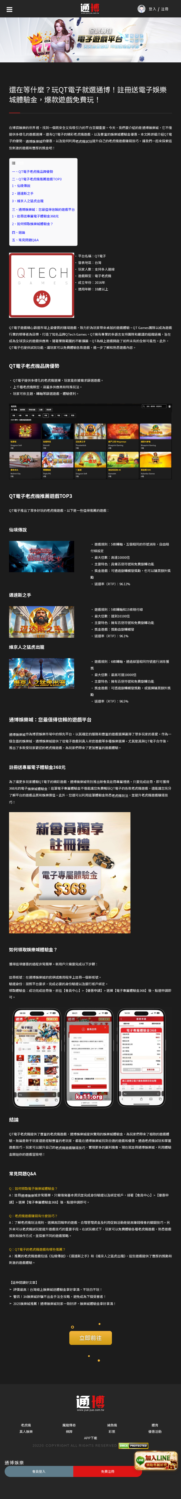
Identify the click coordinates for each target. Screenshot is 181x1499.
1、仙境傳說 (21, 185)
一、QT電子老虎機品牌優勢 (32, 171)
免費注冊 (107, 1471)
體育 (155, 1425)
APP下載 (90, 1437)
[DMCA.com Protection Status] (132, 1445)
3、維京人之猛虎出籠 (27, 200)
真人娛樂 (26, 1431)
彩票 (112, 1431)
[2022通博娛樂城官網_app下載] (90, 39)
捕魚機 (112, 1425)
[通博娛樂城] (90, 8)
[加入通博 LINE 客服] (156, 1461)
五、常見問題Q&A (25, 239)
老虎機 (26, 1425)
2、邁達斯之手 (23, 193)
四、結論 (18, 232)
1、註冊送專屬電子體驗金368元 (35, 216)
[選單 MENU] (9, 9)
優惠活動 (155, 1431)
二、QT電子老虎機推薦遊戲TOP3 (37, 179)
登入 (153, 8)
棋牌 (69, 1431)
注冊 (165, 8)
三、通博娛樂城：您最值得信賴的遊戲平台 (43, 209)
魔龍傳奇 (69, 1425)
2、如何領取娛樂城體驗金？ (32, 223)
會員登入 (38, 1471)
